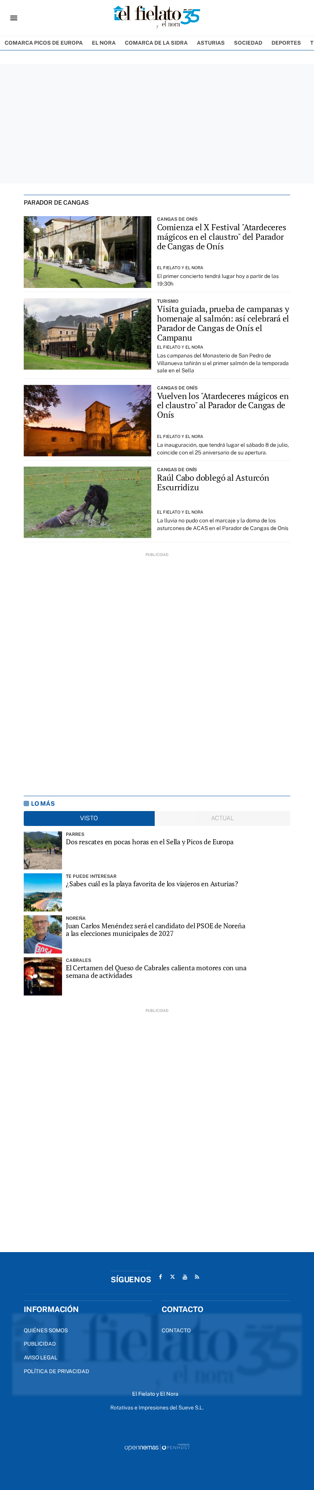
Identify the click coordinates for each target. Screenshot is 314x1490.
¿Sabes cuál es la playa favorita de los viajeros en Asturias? (152, 884)
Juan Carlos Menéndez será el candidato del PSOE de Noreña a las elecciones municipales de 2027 (155, 929)
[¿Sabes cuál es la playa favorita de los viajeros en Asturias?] (43, 892)
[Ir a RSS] (197, 1277)
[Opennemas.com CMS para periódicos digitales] (157, 1447)
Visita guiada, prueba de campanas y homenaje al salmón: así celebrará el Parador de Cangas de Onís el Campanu (223, 323)
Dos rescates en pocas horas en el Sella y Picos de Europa (150, 842)
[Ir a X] (173, 1277)
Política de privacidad (56, 1371)
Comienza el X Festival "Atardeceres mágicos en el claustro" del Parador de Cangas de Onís (221, 237)
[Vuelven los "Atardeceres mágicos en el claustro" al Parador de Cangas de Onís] (87, 420)
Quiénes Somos (46, 1330)
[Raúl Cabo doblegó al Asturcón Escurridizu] (87, 502)
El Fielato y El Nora (180, 267)
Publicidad (40, 1344)
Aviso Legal (40, 1357)
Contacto (176, 1330)
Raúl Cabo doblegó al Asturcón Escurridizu (213, 482)
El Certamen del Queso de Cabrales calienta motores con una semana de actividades (156, 971)
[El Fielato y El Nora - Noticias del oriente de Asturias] (157, 18)
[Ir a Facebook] (160, 1277)
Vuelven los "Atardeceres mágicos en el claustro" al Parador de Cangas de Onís (222, 405)
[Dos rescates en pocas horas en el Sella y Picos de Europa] (43, 850)
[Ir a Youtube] (185, 1277)
